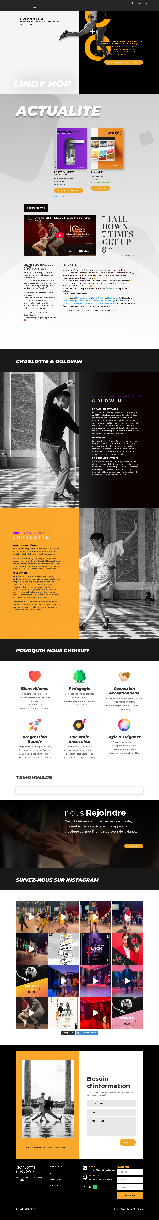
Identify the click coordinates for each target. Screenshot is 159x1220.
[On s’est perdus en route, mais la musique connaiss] (32, 949)
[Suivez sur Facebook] (85, 1187)
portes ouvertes (68, 190)
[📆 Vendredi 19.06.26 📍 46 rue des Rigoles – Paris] (95, 949)
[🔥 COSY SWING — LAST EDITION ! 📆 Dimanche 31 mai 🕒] (127, 949)
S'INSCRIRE (134, 846)
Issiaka (79, 303)
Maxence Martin (114, 298)
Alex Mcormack (106, 300)
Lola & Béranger (70, 300)
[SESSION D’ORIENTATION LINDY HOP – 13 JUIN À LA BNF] (64, 949)
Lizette (98, 303)
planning (100, 188)
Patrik (90, 303)
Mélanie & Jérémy (83, 298)
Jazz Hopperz (113, 288)
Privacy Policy (120, 1209)
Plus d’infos (59, 196)
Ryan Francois (108, 303)
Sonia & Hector (92, 300)
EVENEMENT (38, 4)
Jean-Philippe (69, 303)
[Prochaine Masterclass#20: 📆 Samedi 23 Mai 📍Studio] (32, 981)
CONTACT (33, 7)
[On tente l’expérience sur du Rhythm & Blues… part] (95, 917)
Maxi (85, 303)
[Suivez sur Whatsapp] (95, 1187)
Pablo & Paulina (99, 298)
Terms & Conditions (135, 1209)
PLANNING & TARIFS (22, 4)
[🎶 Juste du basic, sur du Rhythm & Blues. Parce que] (32, 917)
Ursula (81, 300)
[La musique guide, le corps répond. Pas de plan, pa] (127, 917)
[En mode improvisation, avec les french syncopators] (95, 1013)
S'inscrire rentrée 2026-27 (124, 62)
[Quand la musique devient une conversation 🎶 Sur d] (64, 981)
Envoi (127, 1142)
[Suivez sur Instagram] (90, 1187)
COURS (7, 4)
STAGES (50, 4)
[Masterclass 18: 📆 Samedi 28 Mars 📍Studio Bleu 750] (127, 1013)
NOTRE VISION (63, 4)
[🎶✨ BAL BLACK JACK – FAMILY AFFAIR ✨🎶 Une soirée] (127, 981)
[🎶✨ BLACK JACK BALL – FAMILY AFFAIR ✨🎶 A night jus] (95, 981)
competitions (36, 208)
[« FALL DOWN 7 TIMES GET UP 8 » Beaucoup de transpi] (32, 1013)
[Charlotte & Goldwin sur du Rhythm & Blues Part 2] (64, 917)
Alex (126, 300)
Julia (132, 300)
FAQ (69, 1148)
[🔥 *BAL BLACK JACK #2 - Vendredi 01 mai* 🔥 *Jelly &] (64, 1013)
